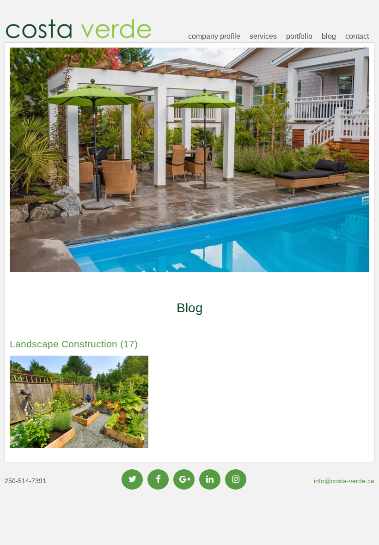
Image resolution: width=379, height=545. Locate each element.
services (263, 36)
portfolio (299, 36)
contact (357, 36)
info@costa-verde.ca (344, 480)
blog (329, 36)
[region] (189, 174)
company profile (214, 36)
